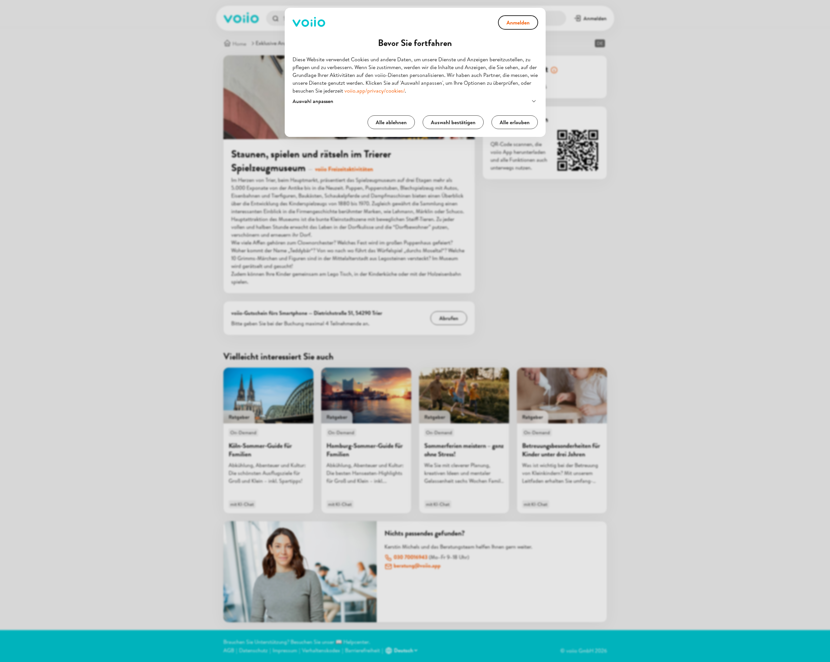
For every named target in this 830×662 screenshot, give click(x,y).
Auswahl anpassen (313, 101)
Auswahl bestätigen (453, 122)
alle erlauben (515, 122)
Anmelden (518, 22)
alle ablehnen (391, 122)
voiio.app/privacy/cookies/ (374, 90)
